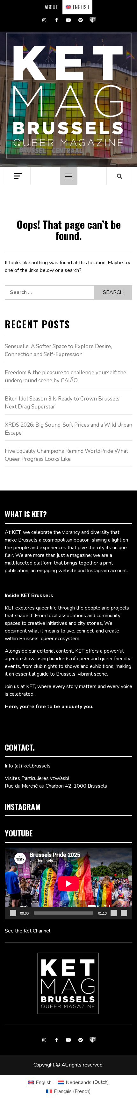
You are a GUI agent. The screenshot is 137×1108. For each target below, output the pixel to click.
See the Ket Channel (27, 930)
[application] (68, 883)
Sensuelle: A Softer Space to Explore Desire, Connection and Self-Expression (58, 350)
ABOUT (51, 7)
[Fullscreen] (124, 913)
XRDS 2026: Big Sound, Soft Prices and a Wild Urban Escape (68, 429)
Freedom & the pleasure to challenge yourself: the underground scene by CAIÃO (65, 377)
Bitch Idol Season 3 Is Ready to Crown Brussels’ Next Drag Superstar (62, 403)
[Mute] (114, 913)
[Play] (13, 913)
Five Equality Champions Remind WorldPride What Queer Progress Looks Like (66, 455)
